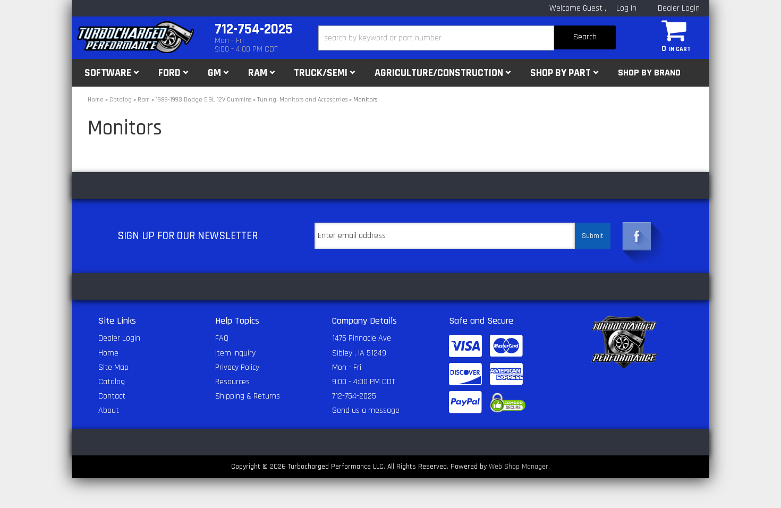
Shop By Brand (649, 72)
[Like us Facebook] (637, 236)
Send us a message (366, 410)
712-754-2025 (354, 396)
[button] (467, 38)
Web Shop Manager (518, 466)
